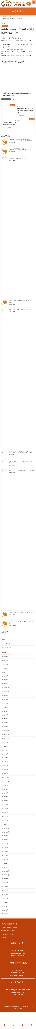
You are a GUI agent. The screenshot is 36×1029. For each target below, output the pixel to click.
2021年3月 (5, 906)
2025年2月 (5, 723)
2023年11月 (5, 781)
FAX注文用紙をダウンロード (18, 975)
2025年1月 (5, 727)
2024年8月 (5, 746)
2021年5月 (5, 898)
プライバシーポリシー (7, 934)
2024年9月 (5, 742)
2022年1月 (5, 867)
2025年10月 (5, 691)
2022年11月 (5, 828)
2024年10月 (5, 738)
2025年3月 (5, 719)
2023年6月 (5, 801)
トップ (3, 920)
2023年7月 (5, 797)
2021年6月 (5, 894)
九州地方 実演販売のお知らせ (17, 158)
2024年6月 (5, 754)
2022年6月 (5, 847)
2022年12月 (5, 824)
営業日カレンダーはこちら (18, 955)
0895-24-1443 (18, 951)
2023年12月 (5, 777)
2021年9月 (5, 882)
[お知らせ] (8, 111)
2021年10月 (5, 879)
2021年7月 (5, 890)
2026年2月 (5, 680)
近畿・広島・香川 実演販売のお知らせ (20, 309)
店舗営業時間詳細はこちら (18, 953)
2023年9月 (5, 789)
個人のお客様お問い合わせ (9, 924)
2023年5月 (5, 804)
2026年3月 (5, 676)
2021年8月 (5, 886)
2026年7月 (5, 660)
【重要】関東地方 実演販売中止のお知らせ (21, 612)
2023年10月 (5, 785)
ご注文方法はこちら (18, 994)
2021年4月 (5, 902)
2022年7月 (5, 843)
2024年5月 (5, 758)
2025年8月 (5, 699)
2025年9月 (5, 695)
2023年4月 (5, 808)
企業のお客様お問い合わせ (9, 927)
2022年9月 (5, 836)
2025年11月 (5, 688)
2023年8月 (5, 793)
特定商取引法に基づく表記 (9, 930)
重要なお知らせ (6, 647)
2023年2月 (5, 816)
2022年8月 (5, 840)
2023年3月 (5, 812)
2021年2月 (5, 910)
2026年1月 (5, 684)
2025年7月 (5, 703)
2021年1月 (5, 914)
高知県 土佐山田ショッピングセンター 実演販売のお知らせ (25, 110)
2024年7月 (5, 750)
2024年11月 (5, 734)
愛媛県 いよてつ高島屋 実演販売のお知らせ (21, 470)
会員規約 (4, 937)
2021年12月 (5, 871)
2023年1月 (5, 820)
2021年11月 (5, 875)
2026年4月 (5, 672)
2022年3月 (5, 859)
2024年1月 (5, 773)
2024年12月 (5, 730)
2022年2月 (5, 863)
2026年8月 (5, 656)
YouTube (4, 636)
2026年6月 (5, 664)
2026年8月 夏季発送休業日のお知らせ (20, 149)
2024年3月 (5, 765)
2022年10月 (5, 832)
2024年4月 (5, 762)
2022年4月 (5, 855)
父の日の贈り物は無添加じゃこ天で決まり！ (22, 452)
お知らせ (5, 25)
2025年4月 (5, 715)
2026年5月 (5, 668)
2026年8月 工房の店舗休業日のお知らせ (20, 140)
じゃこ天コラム (6, 643)
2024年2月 (5, 769)
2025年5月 (5, 711)
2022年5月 (5, 851)
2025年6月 (5, 707)
